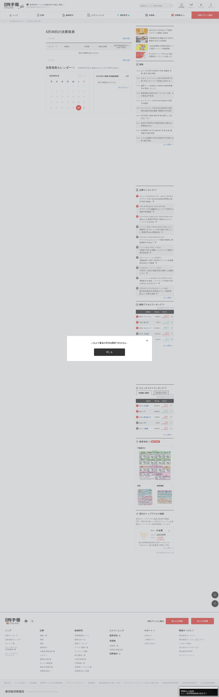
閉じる (109, 352)
